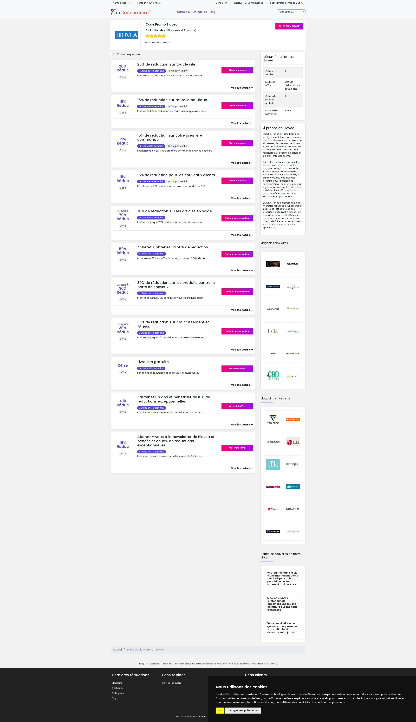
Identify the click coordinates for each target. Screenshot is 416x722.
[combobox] (291, 11)
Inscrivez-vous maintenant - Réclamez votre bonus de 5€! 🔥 (268, 2)
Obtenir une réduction (237, 218)
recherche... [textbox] (286, 12)
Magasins (117, 683)
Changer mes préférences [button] (243, 710)
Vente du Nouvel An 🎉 (149, 2)
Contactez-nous (171, 683)
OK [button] (220, 710)
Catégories (200, 12)
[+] (178, 78)
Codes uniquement (129, 54)
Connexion (221, 2)
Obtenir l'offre (237, 368)
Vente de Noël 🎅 (122, 2)
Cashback (183, 12)
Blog (212, 12)
